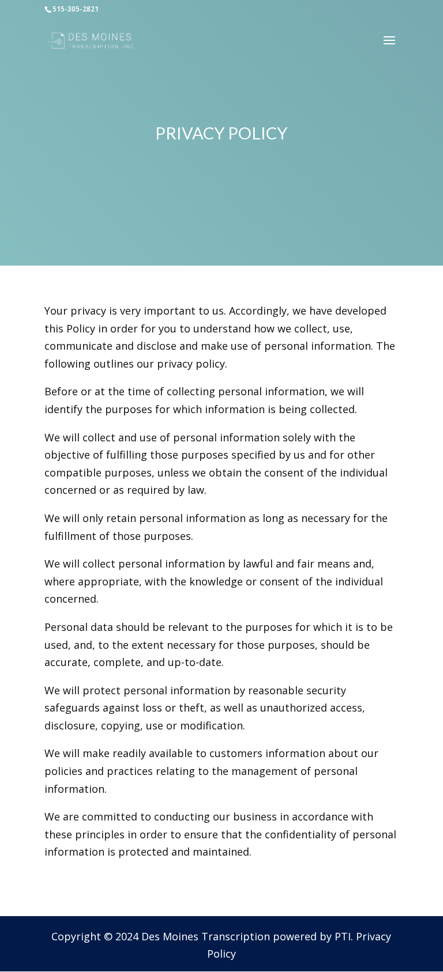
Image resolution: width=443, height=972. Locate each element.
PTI (343, 936)
